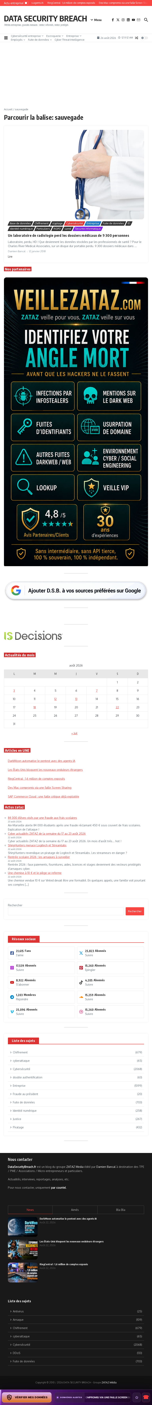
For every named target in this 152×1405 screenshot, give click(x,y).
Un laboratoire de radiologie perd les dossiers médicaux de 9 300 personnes (68, 235)
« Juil (74, 733)
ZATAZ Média (109, 1382)
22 (117, 707)
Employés (17, 39)
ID (129, 223)
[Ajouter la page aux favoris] (137, 1397)
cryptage (57, 223)
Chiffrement (41, 223)
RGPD (57, 228)
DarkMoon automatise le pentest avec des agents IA (41, 760)
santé (68, 228)
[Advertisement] (76, 77)
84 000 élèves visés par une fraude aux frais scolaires (42, 817)
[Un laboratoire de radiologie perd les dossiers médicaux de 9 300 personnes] (76, 174)
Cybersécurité (74, 223)
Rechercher (15, 905)
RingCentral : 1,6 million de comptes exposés (36, 778)
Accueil (8, 109)
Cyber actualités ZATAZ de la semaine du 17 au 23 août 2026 (47, 833)
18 (34, 707)
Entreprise (72, 35)
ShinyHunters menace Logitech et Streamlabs (37, 845)
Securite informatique (88, 228)
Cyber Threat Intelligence (70, 39)
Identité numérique (21, 228)
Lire (10, 256)
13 (76, 699)
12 (55, 699)
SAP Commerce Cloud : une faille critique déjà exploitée (43, 796)
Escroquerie (53, 35)
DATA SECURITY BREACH (45, 18)
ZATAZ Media (75, 1166)
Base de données (20, 223)
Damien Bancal (106, 1166)
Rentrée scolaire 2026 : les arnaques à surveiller (39, 857)
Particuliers (43, 228)
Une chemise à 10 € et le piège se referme (35, 873)
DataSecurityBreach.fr (22, 1166)
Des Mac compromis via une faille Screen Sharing (39, 787)
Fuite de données (38, 39)
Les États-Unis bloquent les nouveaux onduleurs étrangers (45, 769)
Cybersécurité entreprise (26, 35)
